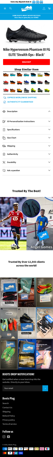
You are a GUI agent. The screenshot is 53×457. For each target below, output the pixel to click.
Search (5, 403)
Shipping (6, 411)
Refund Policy (8, 415)
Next (1, 16)
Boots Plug (12, 445)
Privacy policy (8, 419)
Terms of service (9, 424)
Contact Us (7, 407)
